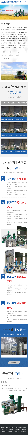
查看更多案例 (14, 362)
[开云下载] (11, 2)
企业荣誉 (18, 55)
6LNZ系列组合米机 (9, 103)
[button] (12, 17)
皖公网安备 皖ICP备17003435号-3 (17, 431)
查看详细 (5, 58)
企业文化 (11, 55)
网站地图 (16, 429)
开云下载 (5, 24)
